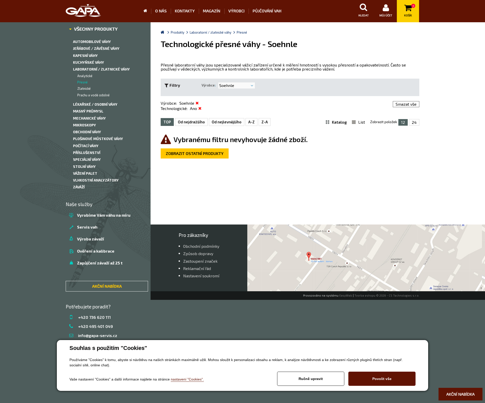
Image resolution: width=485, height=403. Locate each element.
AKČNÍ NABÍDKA (107, 286)
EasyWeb (345, 295)
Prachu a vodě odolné (93, 95)
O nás (161, 10)
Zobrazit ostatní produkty (195, 153)
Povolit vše (382, 379)
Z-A (264, 122)
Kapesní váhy (85, 55)
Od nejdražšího (191, 122)
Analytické (84, 76)
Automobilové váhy (92, 41)
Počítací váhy (86, 146)
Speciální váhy (87, 159)
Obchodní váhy (87, 132)
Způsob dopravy (198, 253)
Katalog (339, 122)
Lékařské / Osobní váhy (95, 104)
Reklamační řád (197, 268)
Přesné (82, 82)
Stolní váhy (84, 166)
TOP (167, 122)
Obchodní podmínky (201, 246)
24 (414, 122)
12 (403, 122)
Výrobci (236, 10)
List (361, 122)
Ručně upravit (311, 379)
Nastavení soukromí (201, 275)
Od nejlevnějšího (226, 122)
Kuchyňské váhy (88, 62)
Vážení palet (85, 173)
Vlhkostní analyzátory (96, 180)
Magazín (211, 10)
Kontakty (185, 10)
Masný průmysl (88, 111)
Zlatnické (84, 88)
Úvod (147, 11)
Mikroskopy (84, 125)
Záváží (79, 187)
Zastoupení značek (200, 261)
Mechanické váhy (89, 118)
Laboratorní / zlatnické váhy (101, 69)
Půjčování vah (267, 10)
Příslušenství (86, 152)
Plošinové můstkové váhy (98, 139)
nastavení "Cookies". (187, 379)
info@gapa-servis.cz (97, 335)
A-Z (251, 122)
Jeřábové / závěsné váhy (96, 48)
